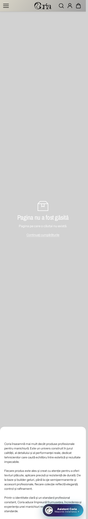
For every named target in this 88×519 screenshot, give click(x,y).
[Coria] (42, 5)
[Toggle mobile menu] (17, 6)
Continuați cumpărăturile (42, 235)
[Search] (61, 5)
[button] (78, 5)
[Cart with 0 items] (78, 5)
